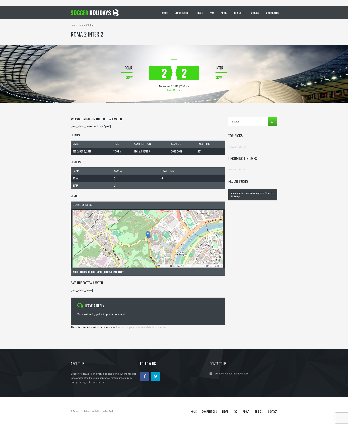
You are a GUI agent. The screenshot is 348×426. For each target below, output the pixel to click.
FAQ (212, 12)
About (224, 12)
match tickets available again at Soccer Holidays (252, 195)
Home (164, 12)
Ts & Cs (238, 12)
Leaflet (165, 265)
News (200, 12)
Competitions (181, 12)
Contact (255, 12)
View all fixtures (237, 146)
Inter (75, 185)
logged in (97, 314)
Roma (75, 178)
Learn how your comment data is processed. (141, 327)
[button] (148, 235)
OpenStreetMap (194, 265)
